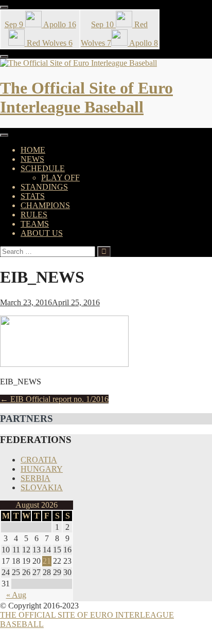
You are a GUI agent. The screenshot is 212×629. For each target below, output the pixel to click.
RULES (34, 214)
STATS (33, 196)
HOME (33, 149)
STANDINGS (44, 186)
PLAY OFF (60, 177)
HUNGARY (42, 469)
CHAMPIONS (45, 205)
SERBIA (35, 478)
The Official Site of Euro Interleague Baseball (86, 97)
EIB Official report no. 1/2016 (54, 399)
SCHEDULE (43, 168)
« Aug (16, 594)
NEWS (32, 159)
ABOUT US (42, 233)
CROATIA (39, 459)
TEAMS (35, 223)
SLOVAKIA (42, 487)
